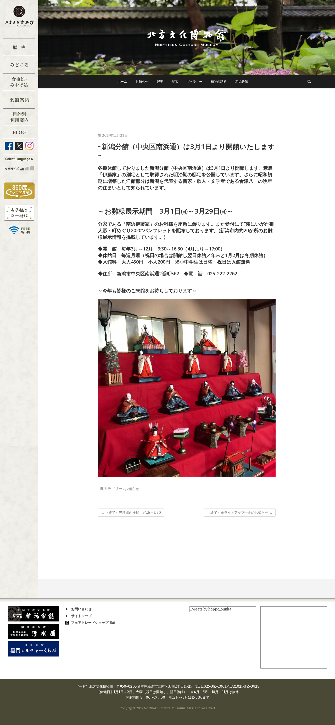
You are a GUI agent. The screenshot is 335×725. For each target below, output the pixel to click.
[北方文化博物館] (186, 37)
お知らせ (142, 81)
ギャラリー (194, 81)
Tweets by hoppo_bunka (210, 609)
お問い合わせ (81, 609)
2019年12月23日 (114, 135)
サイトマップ (81, 616)
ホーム (122, 81)
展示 (175, 81)
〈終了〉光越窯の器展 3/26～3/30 (131, 512)
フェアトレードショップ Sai (93, 623)
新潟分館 (241, 81)
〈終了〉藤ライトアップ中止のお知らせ (239, 512)
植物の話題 (219, 81)
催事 (160, 81)
